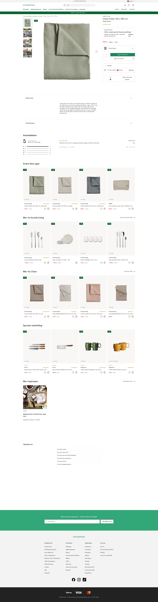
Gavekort (68, 570)
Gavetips (87, 564)
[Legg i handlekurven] (48, 209)
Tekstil (25, 16)
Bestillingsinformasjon (50, 549)
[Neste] (96, 51)
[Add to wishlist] (45, 209)
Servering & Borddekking (56, 9)
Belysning (68, 564)
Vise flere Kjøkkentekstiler (64, 464)
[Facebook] (73, 579)
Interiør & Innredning (71, 9)
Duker (40, 16)
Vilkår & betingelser (50, 561)
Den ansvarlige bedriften (106, 549)
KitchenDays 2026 (90, 570)
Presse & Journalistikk (106, 555)
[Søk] (64, 5)
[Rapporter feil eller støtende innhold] (134, 147)
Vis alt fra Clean (128, 271)
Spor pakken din (49, 552)
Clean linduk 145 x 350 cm (51, 16)
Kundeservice (48, 546)
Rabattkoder (88, 573)
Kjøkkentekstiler (33, 16)
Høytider (87, 561)
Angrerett (47, 573)
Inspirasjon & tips (127, 381)
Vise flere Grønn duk (62, 452)
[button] (106, 24)
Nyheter (117, 9)
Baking (45, 9)
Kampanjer (82, 9)
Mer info (131, 70)
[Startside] (29, 5)
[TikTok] (84, 579)
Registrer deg (130, 35)
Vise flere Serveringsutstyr (64, 458)
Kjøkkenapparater (36, 9)
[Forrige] (37, 51)
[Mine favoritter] (129, 5)
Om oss (102, 546)
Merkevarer (124, 9)
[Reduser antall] (104, 54)
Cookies (47, 567)
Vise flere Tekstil (61, 461)
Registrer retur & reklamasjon (52, 558)
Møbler (68, 558)
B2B (46, 570)
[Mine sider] (125, 5)
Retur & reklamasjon (50, 555)
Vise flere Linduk (61, 449)
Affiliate (102, 552)
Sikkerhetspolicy (49, 564)
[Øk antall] (108, 54)
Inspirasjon (132, 9)
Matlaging (26, 9)
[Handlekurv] (133, 5)
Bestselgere (88, 558)
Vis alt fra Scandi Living (126, 217)
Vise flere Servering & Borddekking (66, 455)
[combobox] (131, 1)
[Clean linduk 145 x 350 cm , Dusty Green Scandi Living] (67, 51)
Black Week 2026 (89, 567)
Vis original (71, 147)
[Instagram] (79, 579)
